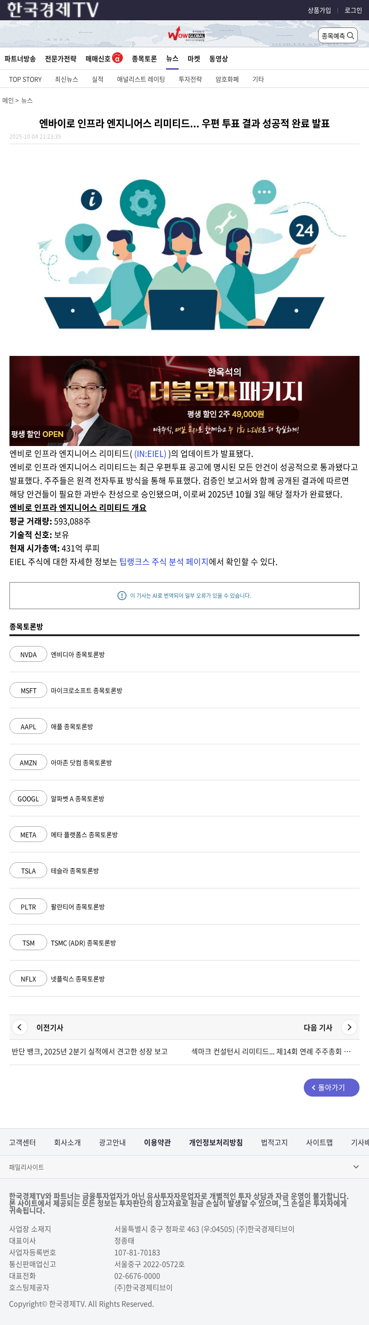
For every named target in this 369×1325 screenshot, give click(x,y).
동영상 (218, 59)
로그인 (353, 9)
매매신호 (99, 59)
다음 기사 (318, 1027)
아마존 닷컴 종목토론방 (66, 762)
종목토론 (144, 59)
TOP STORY (25, 78)
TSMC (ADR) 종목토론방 (69, 942)
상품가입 (319, 9)
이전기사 (49, 1027)
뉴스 (172, 58)
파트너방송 (20, 59)
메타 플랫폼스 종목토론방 (69, 834)
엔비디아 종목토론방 (62, 654)
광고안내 (112, 1142)
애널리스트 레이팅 (141, 78)
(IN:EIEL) (150, 453)
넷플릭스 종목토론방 (63, 978)
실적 (98, 78)
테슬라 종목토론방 (60, 870)
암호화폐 (227, 78)
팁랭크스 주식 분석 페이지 (164, 561)
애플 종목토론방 (57, 726)
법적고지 (274, 1142)
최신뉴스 (66, 78)
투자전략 (190, 78)
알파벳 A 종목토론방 (61, 798)
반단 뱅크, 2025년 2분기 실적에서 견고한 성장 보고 (90, 1051)
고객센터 (22, 1142)
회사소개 (67, 1142)
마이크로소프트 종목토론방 (71, 690)
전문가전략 (60, 59)
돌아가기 (331, 1087)
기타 (258, 78)
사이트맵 (319, 1142)
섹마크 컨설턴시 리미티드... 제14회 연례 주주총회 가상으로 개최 (274, 1051)
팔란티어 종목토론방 (63, 906)
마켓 (194, 59)
